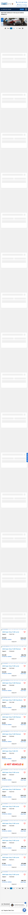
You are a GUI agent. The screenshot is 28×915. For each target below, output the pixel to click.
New (2, 20)
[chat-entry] (24, 910)
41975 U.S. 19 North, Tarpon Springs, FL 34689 (21, 5)
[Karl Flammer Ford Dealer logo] (7, 4)
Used (2, 23)
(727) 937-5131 (22, 2)
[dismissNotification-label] (25, 903)
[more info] (14, 629)
